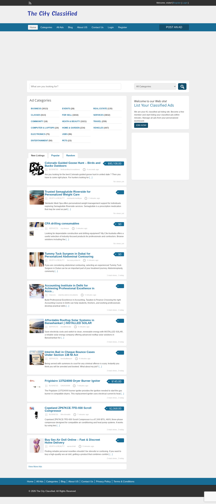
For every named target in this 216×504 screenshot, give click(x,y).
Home (33, 27)
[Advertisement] (108, 55)
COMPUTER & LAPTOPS (43, 128)
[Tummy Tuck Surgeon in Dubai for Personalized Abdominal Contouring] (37, 266)
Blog (70, 27)
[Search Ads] (182, 86)
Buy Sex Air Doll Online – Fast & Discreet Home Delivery (72, 441)
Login (184, 3)
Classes (35, 115)
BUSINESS (36, 108)
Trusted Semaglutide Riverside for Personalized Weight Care (68, 193)
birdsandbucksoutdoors (70, 169)
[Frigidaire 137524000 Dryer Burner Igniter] (37, 393)
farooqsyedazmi (73, 260)
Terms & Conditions (124, 481)
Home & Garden (71, 128)
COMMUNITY (37, 121)
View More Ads (35, 466)
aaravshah (71, 446)
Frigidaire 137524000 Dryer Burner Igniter (72, 380)
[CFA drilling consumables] (37, 236)
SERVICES (98, 115)
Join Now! (141, 125)
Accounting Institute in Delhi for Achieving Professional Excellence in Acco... (69, 288)
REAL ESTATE (100, 108)
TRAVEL (97, 121)
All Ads (60, 27)
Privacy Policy (103, 481)
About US (82, 27)
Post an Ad (174, 27)
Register (177, 3)
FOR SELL (67, 115)
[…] (90, 177)
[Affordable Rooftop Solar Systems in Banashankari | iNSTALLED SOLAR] (37, 332)
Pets (64, 140)
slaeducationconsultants (68, 295)
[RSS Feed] (29, 2)
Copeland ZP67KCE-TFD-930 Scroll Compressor (68, 409)
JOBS (65, 134)
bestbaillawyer (66, 358)
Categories (46, 27)
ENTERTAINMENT (39, 140)
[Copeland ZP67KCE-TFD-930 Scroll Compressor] (37, 420)
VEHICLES (98, 128)
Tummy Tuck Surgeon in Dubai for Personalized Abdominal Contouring (69, 255)
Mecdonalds (66, 414)
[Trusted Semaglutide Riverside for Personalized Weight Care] (37, 204)
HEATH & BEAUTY (71, 121)
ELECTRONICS (38, 134)
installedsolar (66, 327)
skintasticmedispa (74, 198)
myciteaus (65, 228)
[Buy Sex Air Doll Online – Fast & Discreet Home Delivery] (37, 452)
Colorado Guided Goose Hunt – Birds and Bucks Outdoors (72, 164)
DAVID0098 (65, 386)
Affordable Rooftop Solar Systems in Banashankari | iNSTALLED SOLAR (69, 322)
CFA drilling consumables (62, 223)
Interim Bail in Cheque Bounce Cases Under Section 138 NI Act (70, 353)
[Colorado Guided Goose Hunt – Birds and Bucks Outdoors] (37, 175)
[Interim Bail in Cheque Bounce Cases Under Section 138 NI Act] (37, 364)
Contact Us (97, 27)
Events (66, 108)
